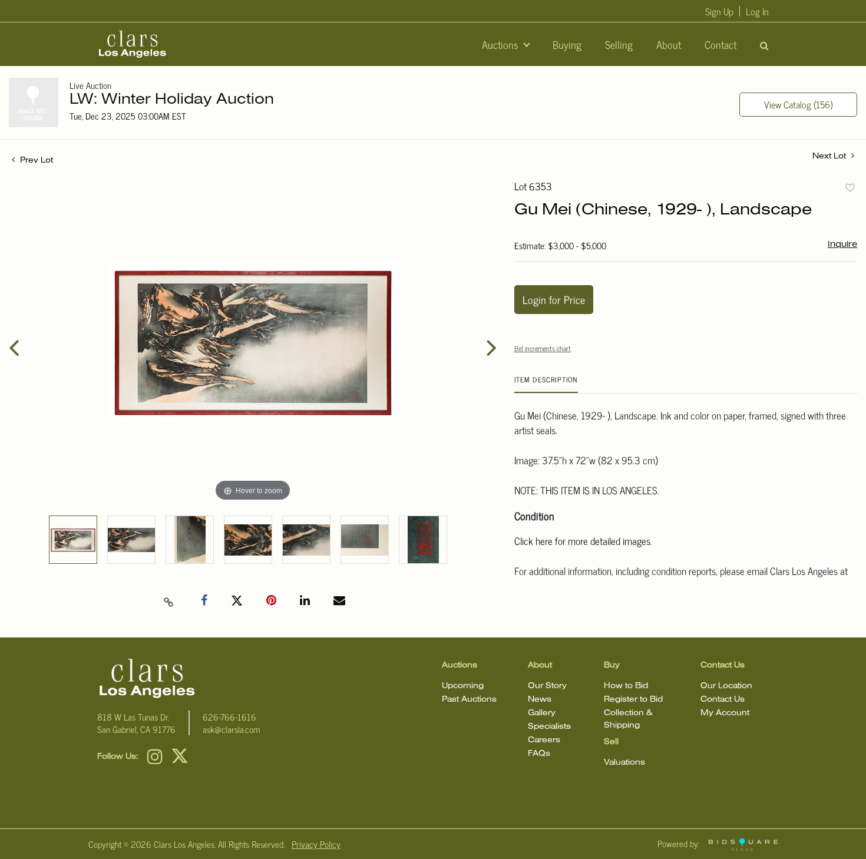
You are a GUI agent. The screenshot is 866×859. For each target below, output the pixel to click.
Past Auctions (469, 699)
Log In (757, 11)
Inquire (842, 244)
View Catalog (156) (798, 104)
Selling (619, 44)
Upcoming (463, 686)
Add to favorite (850, 187)
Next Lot (830, 156)
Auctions (501, 44)
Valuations (624, 762)
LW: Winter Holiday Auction (172, 100)
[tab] (546, 383)
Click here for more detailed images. (583, 541)
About (668, 44)
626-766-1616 (229, 716)
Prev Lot (35, 160)
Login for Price (554, 299)
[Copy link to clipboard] (168, 601)
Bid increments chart (542, 348)
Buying (567, 44)
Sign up (719, 11)
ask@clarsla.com (231, 729)
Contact (720, 44)
